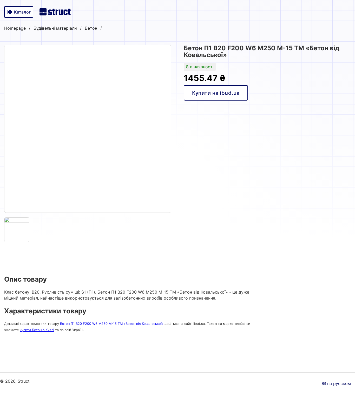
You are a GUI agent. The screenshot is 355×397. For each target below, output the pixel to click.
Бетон (91, 28)
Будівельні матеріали (55, 28)
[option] (87, 129)
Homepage (15, 28)
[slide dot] (16, 229)
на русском (339, 383)
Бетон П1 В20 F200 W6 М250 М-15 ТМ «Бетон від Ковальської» (111, 324)
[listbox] (87, 129)
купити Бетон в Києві (37, 330)
